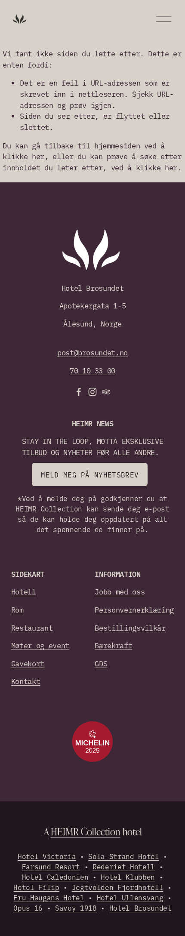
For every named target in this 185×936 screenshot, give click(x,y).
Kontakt (25, 681)
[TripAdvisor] (106, 392)
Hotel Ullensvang (130, 897)
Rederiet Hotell (123, 866)
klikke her (23, 156)
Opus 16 (28, 907)
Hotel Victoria (47, 856)
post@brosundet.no (92, 352)
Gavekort (27, 663)
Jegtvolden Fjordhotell (117, 887)
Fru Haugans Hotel (48, 897)
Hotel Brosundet (140, 907)
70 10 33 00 (92, 370)
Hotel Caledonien (55, 876)
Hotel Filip (36, 887)
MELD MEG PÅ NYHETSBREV (90, 474)
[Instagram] (92, 392)
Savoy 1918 (76, 907)
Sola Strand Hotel (123, 856)
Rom (17, 609)
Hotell (23, 591)
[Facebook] (78, 392)
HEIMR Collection (85, 831)
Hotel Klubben (128, 876)
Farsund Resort (51, 866)
